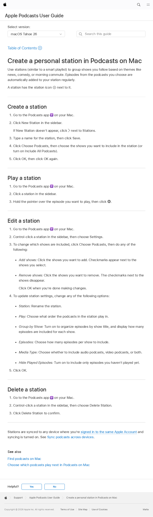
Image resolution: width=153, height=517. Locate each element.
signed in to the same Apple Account (109, 432)
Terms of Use (67, 509)
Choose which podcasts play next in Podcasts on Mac (49, 465)
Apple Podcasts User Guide (34, 16)
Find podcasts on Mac (24, 459)
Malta (146, 509)
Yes (32, 486)
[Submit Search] (81, 34)
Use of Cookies (100, 509)
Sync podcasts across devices (70, 437)
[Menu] (148, 5)
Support (18, 497)
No (54, 486)
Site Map (82, 509)
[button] (138, 5)
